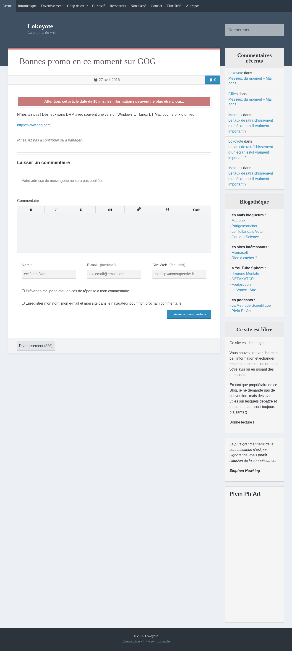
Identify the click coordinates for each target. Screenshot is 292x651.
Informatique (27, 6)
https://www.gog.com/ (34, 125)
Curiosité (98, 6)
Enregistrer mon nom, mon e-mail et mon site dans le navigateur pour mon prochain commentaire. (104, 303)
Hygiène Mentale (245, 273)
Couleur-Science (245, 237)
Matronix (235, 115)
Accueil (7, 6)
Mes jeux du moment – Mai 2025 (250, 81)
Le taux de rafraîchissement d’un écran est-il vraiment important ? (250, 125)
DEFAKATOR (243, 279)
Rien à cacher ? (244, 258)
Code (196, 209)
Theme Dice (131, 641)
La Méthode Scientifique (251, 305)
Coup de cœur (77, 6)
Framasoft (240, 252)
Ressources (118, 6)
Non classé (138, 6)
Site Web (159, 265)
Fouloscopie (242, 284)
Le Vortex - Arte (244, 290)
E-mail (92, 265)
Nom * (27, 265)
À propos (192, 6)
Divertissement (52, 6)
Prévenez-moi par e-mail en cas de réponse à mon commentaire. (78, 291)
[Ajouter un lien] (139, 209)
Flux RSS (174, 6)
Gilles (233, 94)
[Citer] (167, 209)
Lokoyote (40, 26)
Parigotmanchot (244, 226)
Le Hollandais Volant (248, 231)
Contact (156, 6)
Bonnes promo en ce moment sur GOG (87, 61)
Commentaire (28, 201)
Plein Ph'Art (241, 311)
